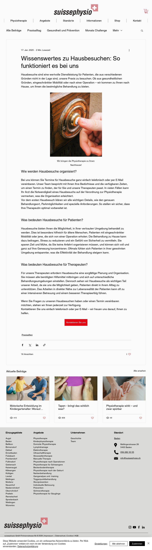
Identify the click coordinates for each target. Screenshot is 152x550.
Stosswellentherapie (42, 456)
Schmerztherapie (41, 491)
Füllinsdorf (10, 461)
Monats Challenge (96, 30)
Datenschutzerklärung (28, 546)
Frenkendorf (11, 458)
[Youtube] (134, 527)
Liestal (9, 476)
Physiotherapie (40, 438)
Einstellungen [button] (101, 543)
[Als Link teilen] (44, 345)
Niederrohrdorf (12, 488)
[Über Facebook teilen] (22, 345)
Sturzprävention (40, 482)
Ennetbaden (11, 453)
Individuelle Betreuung (43, 485)
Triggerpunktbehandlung (44, 479)
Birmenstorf (11, 447)
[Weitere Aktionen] (129, 50)
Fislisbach (10, 456)
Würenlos (10, 505)
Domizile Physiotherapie (44, 444)
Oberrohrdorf (12, 491)
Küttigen (9, 473)
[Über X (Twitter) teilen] (29, 345)
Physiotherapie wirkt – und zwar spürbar (121, 407)
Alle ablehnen (118, 543)
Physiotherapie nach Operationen (49, 461)
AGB (76, 536)
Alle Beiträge (13, 30)
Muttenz (9, 482)
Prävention (38, 488)
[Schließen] (148, 543)
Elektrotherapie (40, 450)
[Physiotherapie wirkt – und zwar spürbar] (124, 388)
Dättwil (9, 450)
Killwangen (11, 470)
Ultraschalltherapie (42, 453)
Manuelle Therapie (42, 458)
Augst (8, 438)
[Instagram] (130, 527)
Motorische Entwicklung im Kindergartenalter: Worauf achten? (26, 407)
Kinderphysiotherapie (43, 441)
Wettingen (10, 502)
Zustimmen (137, 543)
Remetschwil (12, 496)
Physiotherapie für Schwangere (48, 464)
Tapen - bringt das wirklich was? (73, 407)
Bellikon (9, 444)
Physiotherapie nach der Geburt (48, 470)
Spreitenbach (12, 499)
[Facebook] (139, 527)
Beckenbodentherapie (43, 467)
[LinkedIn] (143, 527)
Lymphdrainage (40, 447)
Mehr (116, 30)
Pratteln (9, 493)
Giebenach (11, 464)
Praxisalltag (34, 30)
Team (73, 441)
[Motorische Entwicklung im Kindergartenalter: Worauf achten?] (27, 388)
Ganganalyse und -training (45, 476)
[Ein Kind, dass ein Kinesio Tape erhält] (76, 388)
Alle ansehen (140, 371)
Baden (9, 441)
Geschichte (76, 438)
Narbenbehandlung (42, 473)
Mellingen (10, 479)
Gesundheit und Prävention (63, 30)
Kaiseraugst (11, 467)
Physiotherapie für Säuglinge (46, 493)
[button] (146, 11)
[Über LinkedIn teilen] (37, 345)
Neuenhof (10, 485)
